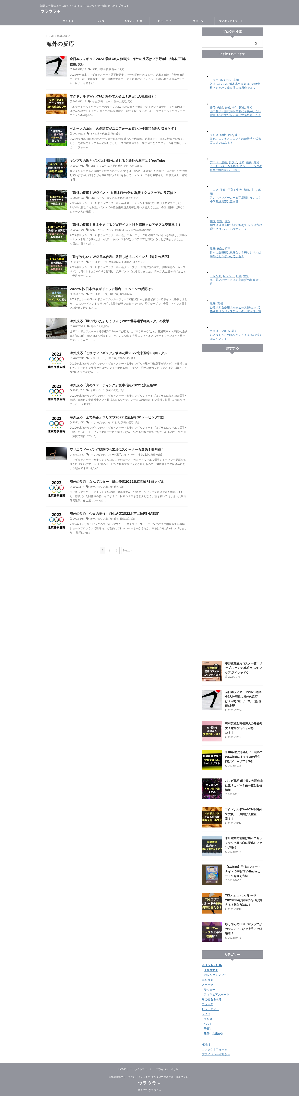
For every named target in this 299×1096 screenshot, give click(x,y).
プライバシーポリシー (216, 1054)
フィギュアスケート (231, 21)
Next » (127, 550)
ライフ (101, 21)
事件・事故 (137, 454)
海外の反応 (118, 69)
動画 (126, 165)
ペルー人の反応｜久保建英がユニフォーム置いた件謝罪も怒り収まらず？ (123, 128)
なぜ (94, 101)
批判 (117, 422)
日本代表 (102, 133)
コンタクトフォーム (214, 1049)
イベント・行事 (133, 21)
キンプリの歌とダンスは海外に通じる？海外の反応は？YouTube (117, 160)
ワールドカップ (105, 197)
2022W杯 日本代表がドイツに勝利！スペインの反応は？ (112, 289)
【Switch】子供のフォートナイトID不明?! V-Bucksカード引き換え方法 (243, 871)
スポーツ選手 (114, 454)
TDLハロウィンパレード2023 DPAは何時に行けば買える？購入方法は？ (243, 900)
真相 (130, 101)
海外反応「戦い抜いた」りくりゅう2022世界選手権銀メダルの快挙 (119, 321)
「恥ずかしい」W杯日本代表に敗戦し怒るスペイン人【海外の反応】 (120, 257)
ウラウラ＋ (50, 11)
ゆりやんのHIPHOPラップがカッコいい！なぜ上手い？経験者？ (243, 928)
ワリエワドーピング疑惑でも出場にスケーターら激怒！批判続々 (117, 449)
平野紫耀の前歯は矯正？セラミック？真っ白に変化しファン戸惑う (243, 842)
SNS (94, 69)
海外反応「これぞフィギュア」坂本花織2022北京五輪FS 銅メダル (118, 353)
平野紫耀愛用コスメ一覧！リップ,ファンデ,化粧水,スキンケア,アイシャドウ (243, 668)
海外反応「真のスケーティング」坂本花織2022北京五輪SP (113, 385)
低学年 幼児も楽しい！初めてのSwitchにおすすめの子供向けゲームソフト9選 (244, 756)
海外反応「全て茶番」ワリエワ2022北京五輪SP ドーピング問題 (117, 417)
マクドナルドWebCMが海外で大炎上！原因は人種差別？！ (113, 96)
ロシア (110, 422)
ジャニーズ (103, 165)
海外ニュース (105, 101)
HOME (206, 1044)
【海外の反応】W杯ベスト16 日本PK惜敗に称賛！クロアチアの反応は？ (123, 193)
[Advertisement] (232, 506)
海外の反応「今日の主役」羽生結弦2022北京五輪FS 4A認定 (114, 513)
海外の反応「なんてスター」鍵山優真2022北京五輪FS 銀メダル (117, 481)
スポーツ (198, 21)
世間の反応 (105, 69)
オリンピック (98, 358)
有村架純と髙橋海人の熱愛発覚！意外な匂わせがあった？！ (243, 728)
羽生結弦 (124, 518)
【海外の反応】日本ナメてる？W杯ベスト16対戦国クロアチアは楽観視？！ (125, 225)
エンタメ (68, 21)
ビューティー (166, 21)
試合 (106, 326)
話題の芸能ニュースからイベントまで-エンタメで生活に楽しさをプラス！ (149, 1077)
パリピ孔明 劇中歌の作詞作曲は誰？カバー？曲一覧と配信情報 (244, 785)
